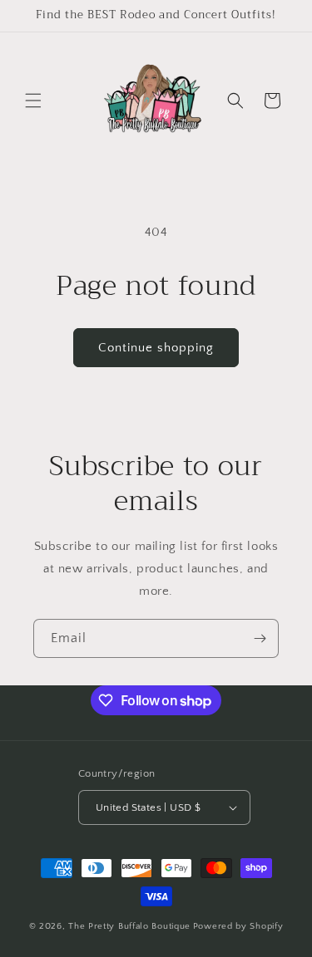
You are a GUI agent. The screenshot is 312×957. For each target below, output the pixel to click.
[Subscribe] (259, 638)
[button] (33, 100)
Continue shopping (156, 348)
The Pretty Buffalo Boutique (129, 926)
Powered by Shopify (238, 926)
